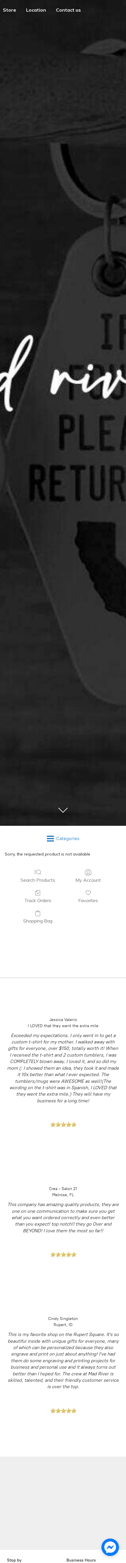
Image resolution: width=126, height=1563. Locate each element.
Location (36, 10)
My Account (88, 880)
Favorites (88, 900)
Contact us (68, 10)
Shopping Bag (37, 921)
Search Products (38, 880)
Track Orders (37, 900)
